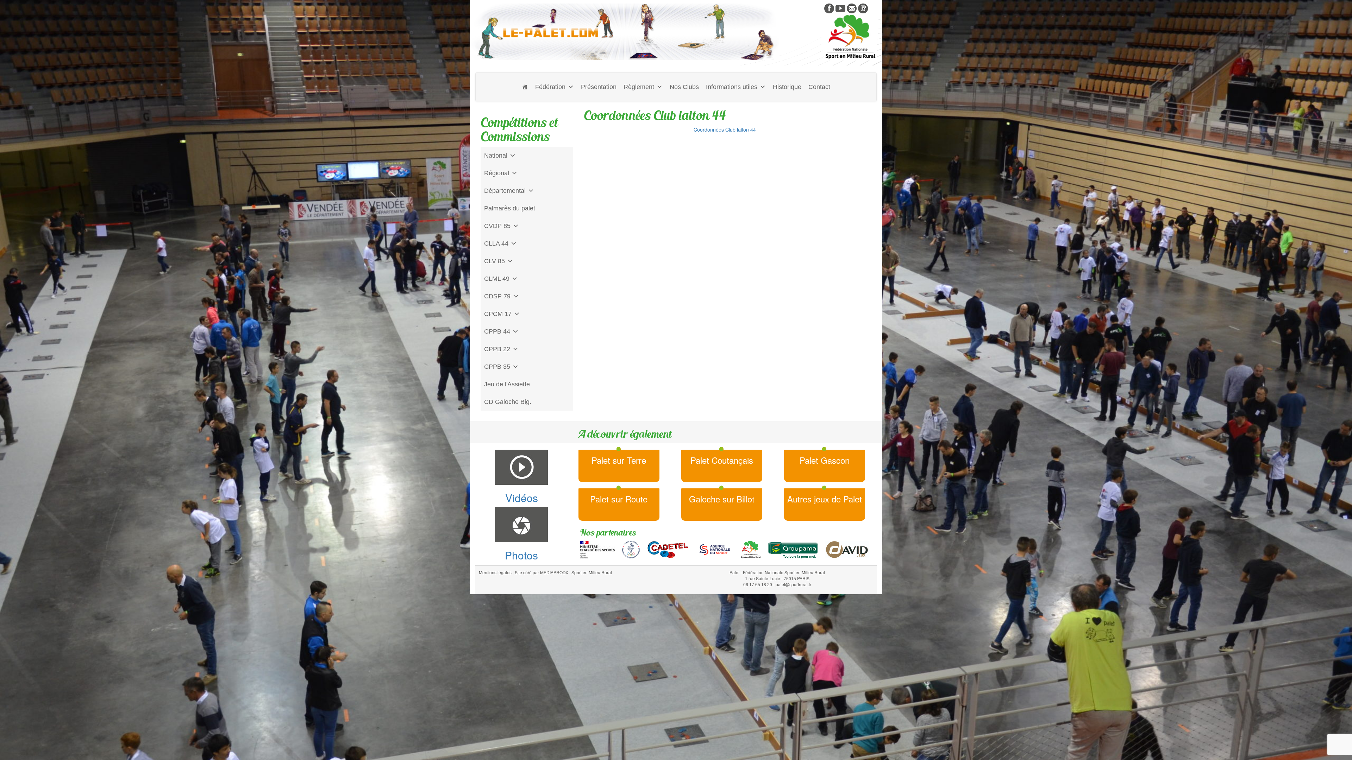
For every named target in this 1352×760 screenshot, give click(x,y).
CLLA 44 (496, 243)
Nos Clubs (684, 86)
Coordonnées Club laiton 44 (725, 129)
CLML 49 (496, 278)
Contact (819, 86)
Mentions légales (495, 572)
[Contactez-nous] (852, 7)
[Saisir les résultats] (863, 7)
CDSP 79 (497, 296)
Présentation (598, 86)
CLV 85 (494, 261)
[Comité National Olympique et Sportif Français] (631, 548)
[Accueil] (525, 87)
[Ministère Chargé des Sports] (597, 548)
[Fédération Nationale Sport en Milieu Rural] (750, 548)
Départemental (505, 190)
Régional (496, 173)
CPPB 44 (497, 331)
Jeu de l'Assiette (507, 384)
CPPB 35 (497, 366)
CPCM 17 (498, 313)
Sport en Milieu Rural (591, 572)
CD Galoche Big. (507, 401)
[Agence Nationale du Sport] (714, 548)
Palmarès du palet (509, 208)
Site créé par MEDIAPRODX (541, 572)
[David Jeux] (847, 548)
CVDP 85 (497, 225)
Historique (787, 86)
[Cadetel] (668, 548)
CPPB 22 (497, 349)
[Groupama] (793, 548)
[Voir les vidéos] (840, 7)
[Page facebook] (829, 7)
